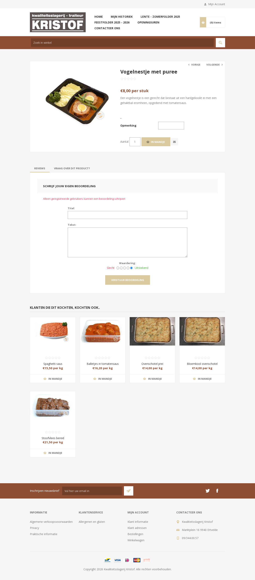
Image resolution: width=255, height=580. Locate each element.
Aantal (124, 141)
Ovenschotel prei (152, 364)
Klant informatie (138, 522)
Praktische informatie (43, 534)
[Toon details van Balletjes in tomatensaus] (102, 328)
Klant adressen (137, 528)
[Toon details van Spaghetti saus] (53, 328)
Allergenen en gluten (92, 522)
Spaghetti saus (52, 364)
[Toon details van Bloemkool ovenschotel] (202, 328)
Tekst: (72, 225)
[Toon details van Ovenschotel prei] (152, 328)
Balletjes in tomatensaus (103, 364)
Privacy (34, 528)
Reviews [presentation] (39, 168)
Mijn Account (216, 4)
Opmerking (128, 125)
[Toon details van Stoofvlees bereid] (53, 403)
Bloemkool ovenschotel (202, 364)
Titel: (71, 208)
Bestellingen (135, 534)
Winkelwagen (136, 540)
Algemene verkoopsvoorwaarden (51, 522)
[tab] (40, 168)
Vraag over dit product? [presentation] (72, 168)
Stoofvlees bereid (53, 438)
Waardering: (127, 263)
